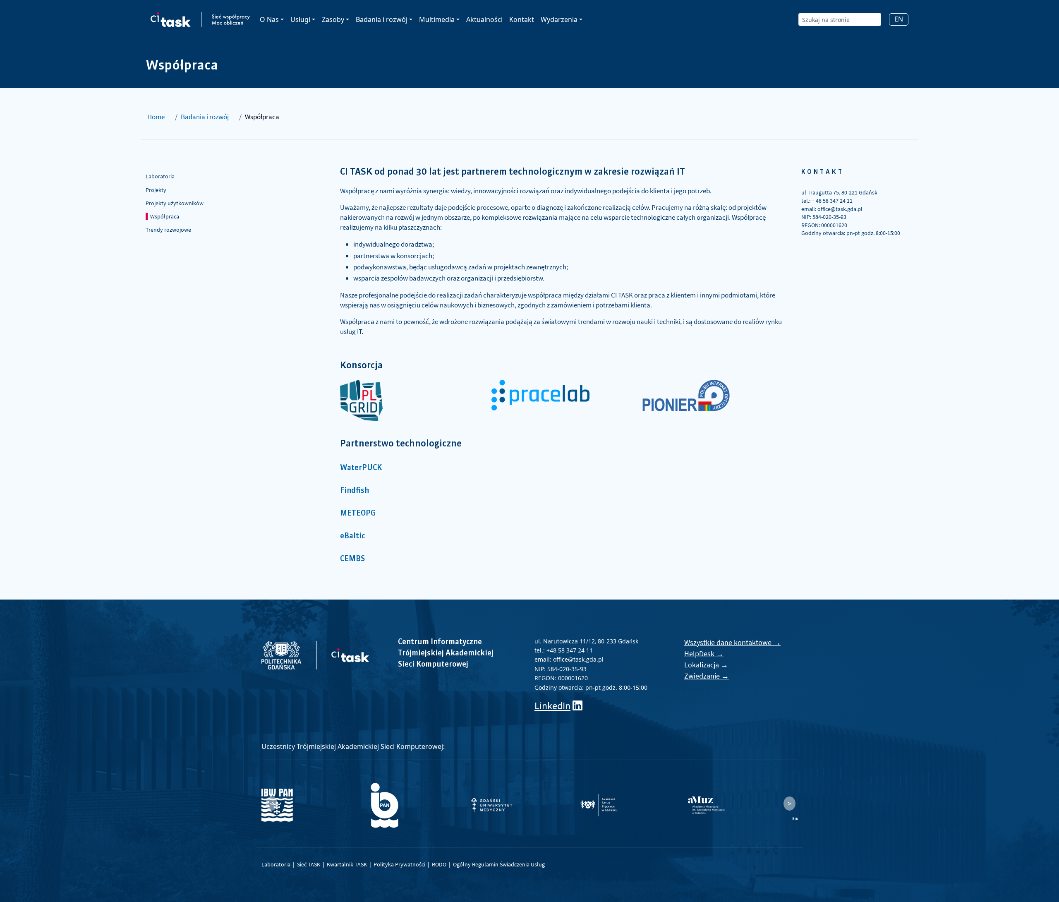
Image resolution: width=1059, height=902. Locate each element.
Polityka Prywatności (399, 864)
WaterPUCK (361, 468)
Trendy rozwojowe (168, 229)
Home (156, 116)
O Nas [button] (269, 19)
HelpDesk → (704, 653)
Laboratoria (160, 176)
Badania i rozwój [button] (381, 19)
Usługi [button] (300, 19)
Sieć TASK (308, 864)
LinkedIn (552, 705)
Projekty (156, 190)
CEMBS (352, 559)
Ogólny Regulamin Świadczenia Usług (499, 864)
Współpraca (164, 216)
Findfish (354, 490)
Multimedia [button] (437, 19)
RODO (439, 864)
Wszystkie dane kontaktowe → (732, 642)
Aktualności (484, 19)
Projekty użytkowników (175, 203)
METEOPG (358, 513)
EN (898, 19)
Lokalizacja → (706, 664)
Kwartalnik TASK (347, 864)
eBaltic (352, 536)
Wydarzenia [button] (559, 19)
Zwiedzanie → (706, 676)
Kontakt (521, 19)
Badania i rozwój (205, 116)
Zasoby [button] (333, 19)
